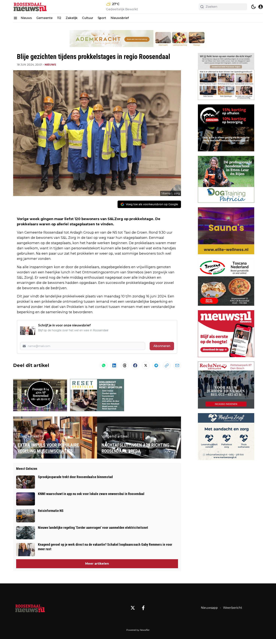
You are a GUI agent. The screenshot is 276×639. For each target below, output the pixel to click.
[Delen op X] (145, 365)
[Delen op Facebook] (135, 365)
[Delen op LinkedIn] (114, 365)
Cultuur (87, 18)
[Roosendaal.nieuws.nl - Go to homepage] (30, 608)
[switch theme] (253, 6)
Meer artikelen (97, 563)
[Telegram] (156, 365)
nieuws (50, 64)
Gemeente (44, 18)
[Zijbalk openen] (15, 18)
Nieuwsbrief (120, 18)
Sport (102, 18)
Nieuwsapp (209, 608)
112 (59, 18)
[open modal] (260, 7)
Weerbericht (232, 608)
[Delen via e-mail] (177, 365)
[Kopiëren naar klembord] (166, 365)
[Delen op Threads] (124, 365)
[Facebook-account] (143, 608)
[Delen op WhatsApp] (103, 365)
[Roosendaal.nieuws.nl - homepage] (30, 7)
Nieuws (26, 18)
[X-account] (132, 608)
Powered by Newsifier (138, 629)
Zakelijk (72, 18)
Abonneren (161, 346)
